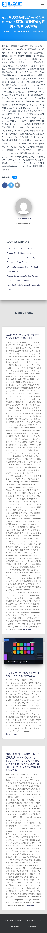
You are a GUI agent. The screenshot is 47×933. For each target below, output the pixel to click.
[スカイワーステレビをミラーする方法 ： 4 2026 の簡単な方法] (23, 651)
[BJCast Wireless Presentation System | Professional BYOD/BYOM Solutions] (13, 4)
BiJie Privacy (16, 926)
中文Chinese (31, 926)
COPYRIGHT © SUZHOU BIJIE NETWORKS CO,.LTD (23, 920)
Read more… (28, 629)
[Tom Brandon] (23, 206)
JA (15, 177)
